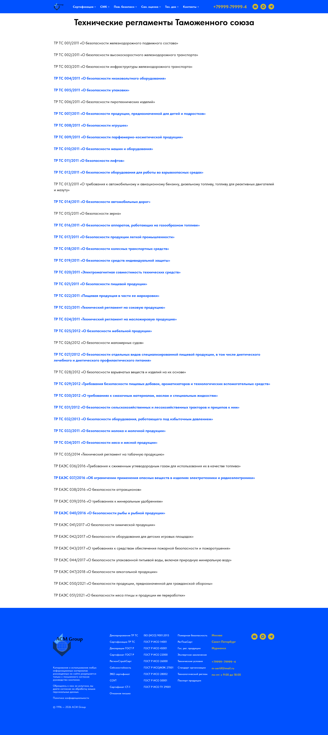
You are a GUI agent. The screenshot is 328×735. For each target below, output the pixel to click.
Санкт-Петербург (224, 641)
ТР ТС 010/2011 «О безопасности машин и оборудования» (103, 148)
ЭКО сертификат (120, 674)
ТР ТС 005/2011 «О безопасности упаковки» (91, 90)
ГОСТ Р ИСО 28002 (156, 674)
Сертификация (83, 7)
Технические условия (190, 661)
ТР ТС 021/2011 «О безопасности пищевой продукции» (100, 284)
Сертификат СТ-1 (120, 686)
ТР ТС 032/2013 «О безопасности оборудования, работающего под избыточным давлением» (133, 419)
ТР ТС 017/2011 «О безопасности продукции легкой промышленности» (114, 237)
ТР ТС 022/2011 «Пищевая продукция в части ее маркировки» (106, 295)
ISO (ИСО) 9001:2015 (156, 635)
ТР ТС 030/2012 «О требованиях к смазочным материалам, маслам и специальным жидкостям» (136, 395)
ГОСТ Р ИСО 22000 (156, 654)
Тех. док (170, 7)
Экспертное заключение (192, 654)
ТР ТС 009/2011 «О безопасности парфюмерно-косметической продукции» (118, 137)
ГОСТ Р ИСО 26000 (156, 661)
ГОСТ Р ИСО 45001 (155, 648)
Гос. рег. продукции (189, 648)
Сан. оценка (149, 7)
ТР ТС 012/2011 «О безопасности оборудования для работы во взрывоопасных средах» (128, 172)
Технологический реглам (192, 674)
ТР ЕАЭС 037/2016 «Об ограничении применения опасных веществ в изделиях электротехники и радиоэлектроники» (154, 477)
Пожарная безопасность (192, 635)
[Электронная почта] (255, 6)
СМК (103, 7)
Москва (217, 635)
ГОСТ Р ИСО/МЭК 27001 (158, 667)
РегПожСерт (185, 641)
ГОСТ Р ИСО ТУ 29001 (157, 686)
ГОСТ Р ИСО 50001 (155, 680)
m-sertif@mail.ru (223, 668)
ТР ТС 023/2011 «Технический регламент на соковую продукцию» (109, 307)
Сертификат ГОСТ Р (122, 654)
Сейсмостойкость (120, 667)
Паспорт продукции (189, 680)
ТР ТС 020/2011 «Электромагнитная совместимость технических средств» (117, 272)
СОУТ (113, 680)
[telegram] (271, 6)
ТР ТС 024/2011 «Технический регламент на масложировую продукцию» (115, 319)
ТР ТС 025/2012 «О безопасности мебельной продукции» (103, 331)
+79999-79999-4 (230, 6)
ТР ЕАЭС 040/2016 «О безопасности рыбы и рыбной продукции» (109, 513)
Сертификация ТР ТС (122, 641)
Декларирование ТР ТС (124, 635)
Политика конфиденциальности (71, 697)
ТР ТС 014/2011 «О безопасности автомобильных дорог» (102, 201)
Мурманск (219, 648)
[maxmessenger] (263, 6)
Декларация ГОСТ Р (122, 648)
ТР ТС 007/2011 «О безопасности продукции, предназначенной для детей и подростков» (130, 113)
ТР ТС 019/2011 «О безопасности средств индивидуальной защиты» (112, 260)
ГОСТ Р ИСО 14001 (155, 641)
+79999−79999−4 (224, 662)
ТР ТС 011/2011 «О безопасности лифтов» (89, 160)
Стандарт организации (192, 667)
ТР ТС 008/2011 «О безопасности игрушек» (91, 125)
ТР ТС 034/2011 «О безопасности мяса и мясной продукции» (105, 442)
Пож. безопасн (124, 7)
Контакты (189, 7)
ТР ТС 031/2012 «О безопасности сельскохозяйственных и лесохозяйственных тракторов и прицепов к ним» (146, 407)
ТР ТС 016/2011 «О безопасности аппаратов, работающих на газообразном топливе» (127, 225)
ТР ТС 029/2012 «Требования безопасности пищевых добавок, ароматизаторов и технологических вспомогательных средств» (162, 383)
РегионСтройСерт (121, 661)
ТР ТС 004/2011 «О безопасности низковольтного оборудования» (110, 78)
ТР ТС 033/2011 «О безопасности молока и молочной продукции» (110, 430)
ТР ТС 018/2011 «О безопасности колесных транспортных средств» (111, 248)
